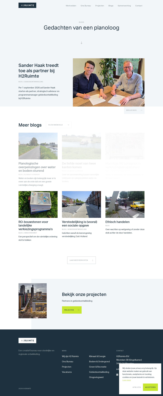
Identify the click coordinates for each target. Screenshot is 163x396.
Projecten (69, 310)
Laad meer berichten (79, 260)
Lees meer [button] (126, 380)
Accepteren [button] (150, 387)
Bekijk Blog (131, 110)
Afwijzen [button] (137, 387)
